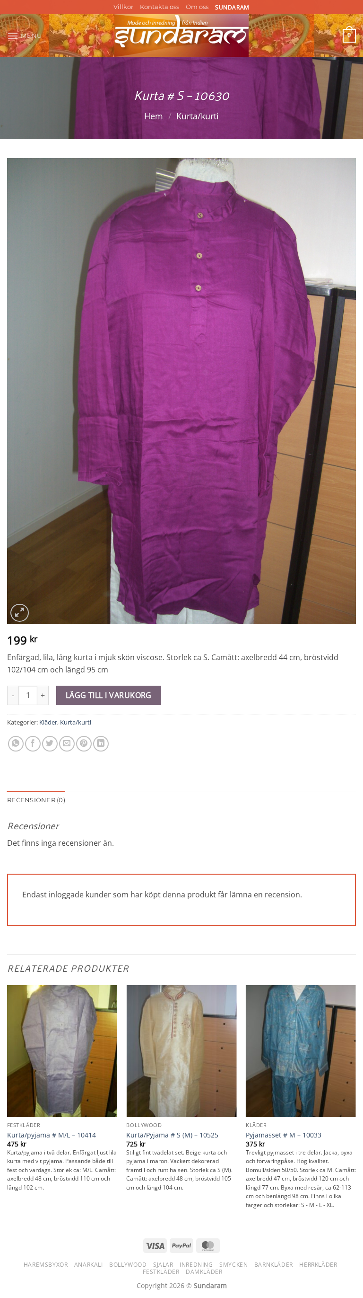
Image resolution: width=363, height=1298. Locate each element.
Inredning (196, 1265)
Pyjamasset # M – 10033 (283, 1135)
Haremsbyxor (46, 1265)
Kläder (48, 722)
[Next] (355, 1106)
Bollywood (128, 1265)
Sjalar (163, 1265)
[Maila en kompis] (67, 744)
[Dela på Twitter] (50, 744)
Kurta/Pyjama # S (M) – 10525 (172, 1135)
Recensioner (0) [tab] (36, 800)
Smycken (233, 1265)
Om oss (197, 6)
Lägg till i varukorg (109, 695)
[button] (24, 35)
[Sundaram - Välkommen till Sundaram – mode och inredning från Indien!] (182, 35)
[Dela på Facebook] (33, 744)
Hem (153, 116)
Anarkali (88, 1265)
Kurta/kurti (197, 116)
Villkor (123, 6)
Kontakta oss (159, 6)
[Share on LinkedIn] (101, 744)
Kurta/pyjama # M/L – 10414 (51, 1135)
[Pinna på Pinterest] (84, 744)
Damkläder (204, 1272)
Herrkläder (318, 1265)
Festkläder (161, 1272)
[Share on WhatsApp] (16, 744)
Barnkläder (273, 1265)
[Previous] (7, 1106)
